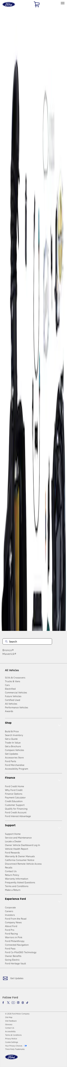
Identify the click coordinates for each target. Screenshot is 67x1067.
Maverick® (9, 654)
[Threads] (23, 1002)
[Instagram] (18, 1002)
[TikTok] (27, 1002)
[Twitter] (8, 1002)
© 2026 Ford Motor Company (17, 1014)
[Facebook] (3, 1002)
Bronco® (8, 650)
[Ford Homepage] (11, 1059)
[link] (8, 1017)
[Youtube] (13, 1002)
